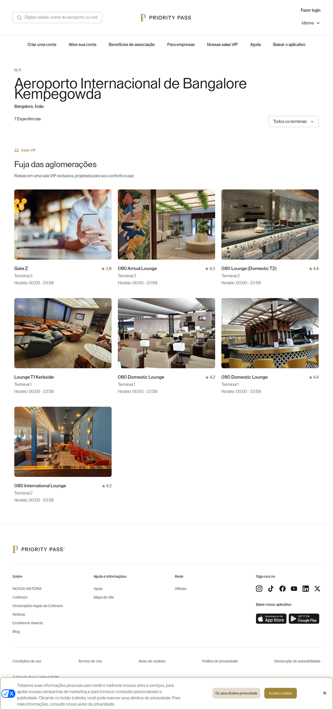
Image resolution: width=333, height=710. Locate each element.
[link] (271, 619)
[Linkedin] (306, 589)
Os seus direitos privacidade (236, 693)
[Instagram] (259, 589)
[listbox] (311, 24)
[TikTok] (271, 589)
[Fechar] (324, 693)
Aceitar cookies (280, 693)
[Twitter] (317, 589)
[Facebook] (282, 589)
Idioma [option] (308, 23)
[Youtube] (294, 589)
